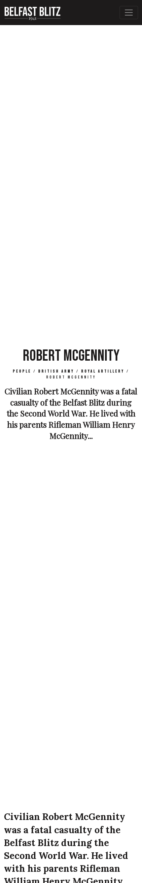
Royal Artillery (102, 371)
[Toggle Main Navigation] (129, 12)
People (22, 371)
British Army (56, 371)
